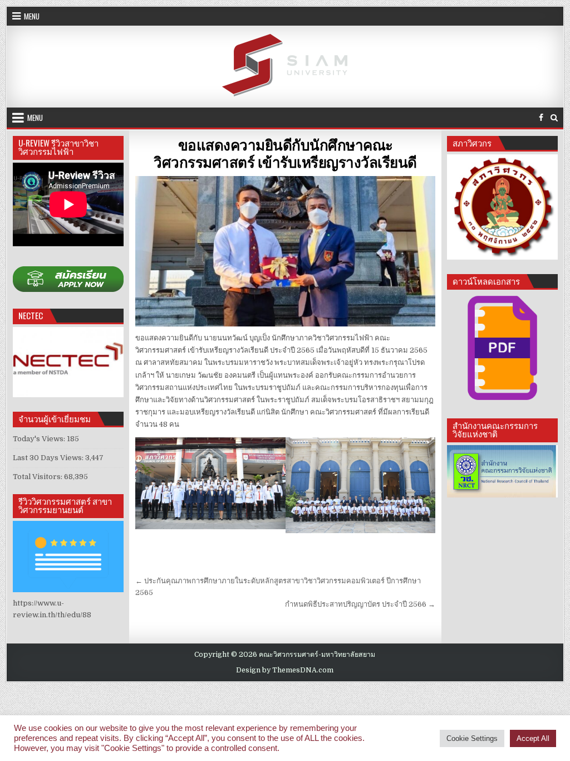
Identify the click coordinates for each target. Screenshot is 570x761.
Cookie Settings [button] (472, 738)
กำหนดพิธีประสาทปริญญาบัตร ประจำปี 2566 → (360, 604)
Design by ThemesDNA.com (284, 670)
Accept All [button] (533, 738)
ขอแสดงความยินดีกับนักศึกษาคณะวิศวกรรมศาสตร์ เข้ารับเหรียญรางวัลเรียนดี (285, 153)
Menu (32, 16)
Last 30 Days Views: (49, 457)
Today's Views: (40, 439)
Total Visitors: (38, 476)
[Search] (554, 118)
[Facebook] (541, 118)
